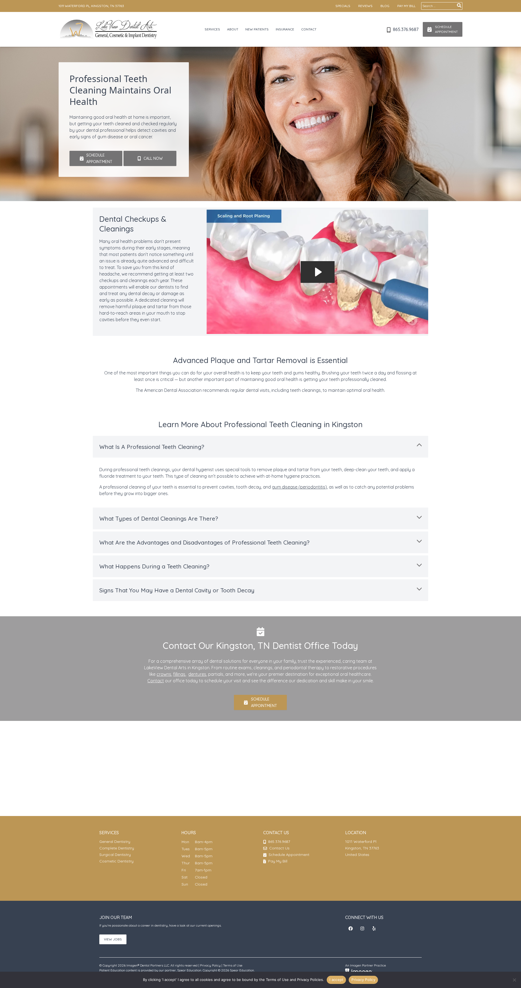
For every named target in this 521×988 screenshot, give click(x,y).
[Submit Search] (459, 5)
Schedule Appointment (288, 854)
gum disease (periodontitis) (299, 487)
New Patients (257, 29)
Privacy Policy (210, 965)
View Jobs (113, 939)
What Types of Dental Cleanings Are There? (158, 518)
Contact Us (279, 848)
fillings (179, 674)
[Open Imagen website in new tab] (358, 971)
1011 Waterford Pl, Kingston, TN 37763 (91, 6)
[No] (514, 980)
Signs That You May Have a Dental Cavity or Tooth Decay (177, 590)
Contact (308, 29)
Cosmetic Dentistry (116, 861)
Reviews (365, 6)
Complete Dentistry (116, 848)
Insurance (285, 29)
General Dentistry (114, 841)
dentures (197, 674)
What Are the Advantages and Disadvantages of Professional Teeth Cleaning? (204, 542)
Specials (342, 6)
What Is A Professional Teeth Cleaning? (151, 446)
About (232, 29)
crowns (164, 674)
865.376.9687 (405, 29)
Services (212, 29)
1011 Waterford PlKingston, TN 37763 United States (362, 848)
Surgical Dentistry (115, 854)
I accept (336, 979)
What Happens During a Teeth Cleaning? (154, 566)
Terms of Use (232, 965)
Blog (384, 6)
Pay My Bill (406, 6)
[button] (95, 158)
